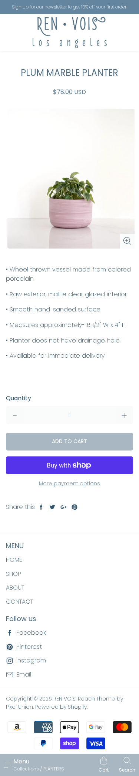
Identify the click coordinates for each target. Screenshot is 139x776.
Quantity (18, 398)
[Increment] (124, 415)
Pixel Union (19, 707)
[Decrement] (15, 415)
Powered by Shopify (61, 707)
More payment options (69, 483)
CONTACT (19, 601)
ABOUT (15, 587)
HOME (14, 560)
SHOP (13, 574)
